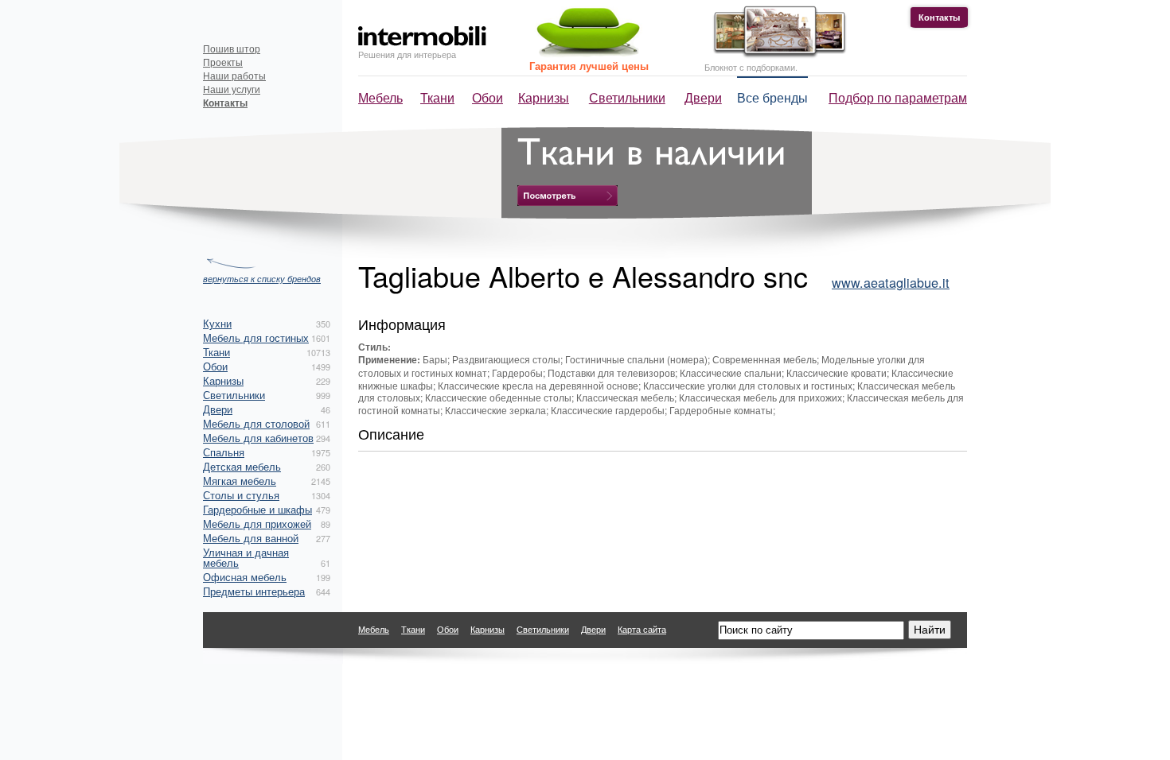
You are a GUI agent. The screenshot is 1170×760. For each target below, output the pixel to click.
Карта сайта (642, 628)
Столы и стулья (241, 494)
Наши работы (234, 75)
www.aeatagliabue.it (891, 282)
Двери (703, 97)
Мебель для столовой (256, 423)
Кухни (217, 323)
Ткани (437, 97)
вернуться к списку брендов (262, 278)
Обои (487, 97)
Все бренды (772, 97)
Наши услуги (231, 88)
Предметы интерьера (254, 591)
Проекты (223, 61)
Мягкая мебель (239, 480)
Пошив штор (231, 48)
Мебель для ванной (250, 537)
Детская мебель (242, 466)
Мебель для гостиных (256, 337)
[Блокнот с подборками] (775, 54)
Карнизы (543, 97)
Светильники (627, 97)
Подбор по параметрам (898, 97)
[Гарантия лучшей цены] (585, 53)
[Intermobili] (422, 36)
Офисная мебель (245, 576)
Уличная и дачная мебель (246, 557)
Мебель (380, 97)
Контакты (939, 17)
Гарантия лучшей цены (589, 65)
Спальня (223, 451)
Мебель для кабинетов (258, 437)
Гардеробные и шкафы (257, 509)
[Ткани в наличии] (567, 195)
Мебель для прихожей (257, 523)
